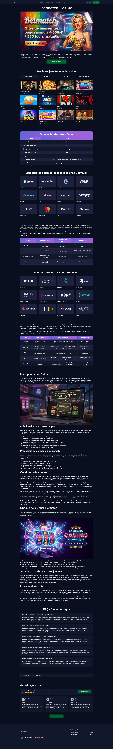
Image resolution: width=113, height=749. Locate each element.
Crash (64, 76)
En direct (46, 76)
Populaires (28, 76)
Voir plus (56, 716)
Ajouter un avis (84, 691)
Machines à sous (83, 76)
